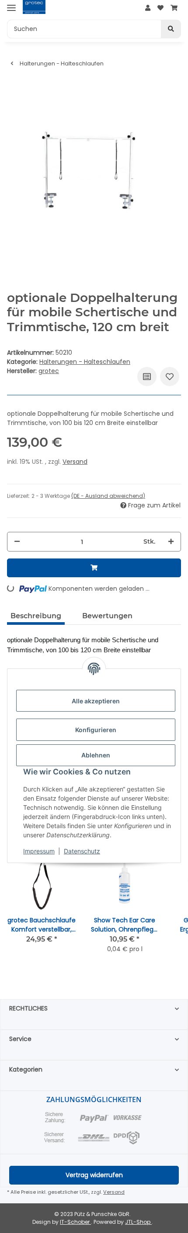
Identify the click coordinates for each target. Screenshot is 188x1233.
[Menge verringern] (17, 541)
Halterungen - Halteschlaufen (84, 361)
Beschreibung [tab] (35, 616)
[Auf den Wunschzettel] (169, 376)
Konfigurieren (95, 729)
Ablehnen (95, 755)
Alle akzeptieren (96, 701)
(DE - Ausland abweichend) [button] (108, 496)
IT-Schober (75, 1222)
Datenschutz (82, 851)
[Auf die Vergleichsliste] (147, 376)
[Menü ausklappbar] (11, 7)
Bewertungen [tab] (107, 616)
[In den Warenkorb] (94, 567)
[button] (148, 8)
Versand (75, 461)
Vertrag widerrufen (94, 1175)
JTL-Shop (138, 1222)
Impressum (39, 851)
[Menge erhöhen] (171, 541)
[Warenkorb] (174, 8)
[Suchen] (171, 29)
